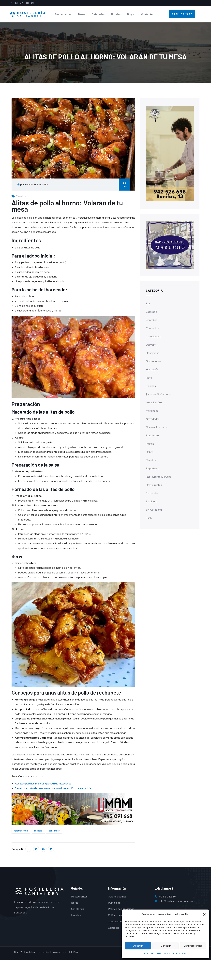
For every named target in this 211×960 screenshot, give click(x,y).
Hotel (149, 377)
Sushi (149, 518)
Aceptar (138, 945)
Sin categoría (154, 509)
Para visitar (153, 435)
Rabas (149, 452)
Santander (152, 493)
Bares (81, 14)
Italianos (151, 386)
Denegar (166, 945)
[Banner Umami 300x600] (170, 153)
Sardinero (151, 501)
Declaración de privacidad (175, 953)
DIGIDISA (72, 952)
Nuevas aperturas (156, 427)
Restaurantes (63, 14)
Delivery (151, 344)
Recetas (21, 196)
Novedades (153, 419)
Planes (150, 443)
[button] (204, 914)
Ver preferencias (193, 945)
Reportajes (152, 468)
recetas (38, 830)
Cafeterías (98, 14)
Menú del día (154, 402)
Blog (130, 14)
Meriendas (152, 410)
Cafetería (151, 311)
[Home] (27, 14)
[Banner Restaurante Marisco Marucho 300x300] (170, 244)
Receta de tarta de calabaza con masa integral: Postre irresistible (53, 788)
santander (54, 830)
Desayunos (152, 353)
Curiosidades (153, 336)
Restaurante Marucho (158, 476)
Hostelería (152, 369)
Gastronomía (153, 361)
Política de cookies (152, 953)
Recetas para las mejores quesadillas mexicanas (43, 783)
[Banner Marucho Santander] (73, 808)
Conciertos (152, 328)
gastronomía (21, 830)
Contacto (147, 14)
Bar (148, 303)
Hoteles (116, 14)
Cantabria (151, 320)
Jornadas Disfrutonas (158, 394)
